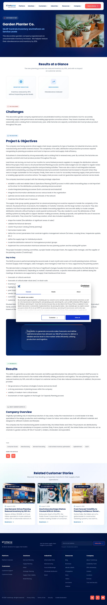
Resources (65, 6)
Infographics (69, 571)
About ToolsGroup (92, 560)
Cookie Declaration (61, 597)
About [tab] (78, 291)
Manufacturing (48, 564)
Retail (45, 575)
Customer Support (7, 570)
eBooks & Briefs (69, 567)
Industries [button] (54, 6)
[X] (98, 598)
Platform (22, 6)
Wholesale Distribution (50, 571)
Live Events (68, 582)
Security (50, 597)
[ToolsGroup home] (11, 6)
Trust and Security (92, 582)
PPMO (24, 567)
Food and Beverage (50, 567)
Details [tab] (53, 291)
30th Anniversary (91, 567)
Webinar (67, 586)
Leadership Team (92, 564)
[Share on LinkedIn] (8, 456)
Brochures (68, 564)
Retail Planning (27, 579)
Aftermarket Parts (49, 560)
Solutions (31, 6)
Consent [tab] (28, 291)
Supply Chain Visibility (29, 575)
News (66, 575)
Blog (66, 560)
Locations (89, 575)
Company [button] (77, 6)
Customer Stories (7, 574)
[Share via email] (13, 456)
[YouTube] (103, 598)
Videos (67, 579)
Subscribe (98, 543)
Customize (52, 317)
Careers (89, 571)
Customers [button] (42, 6)
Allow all (77, 317)
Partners (89, 579)
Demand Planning (28, 560)
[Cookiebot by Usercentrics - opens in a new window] (82, 286)
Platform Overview (7, 560)
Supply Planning (27, 564)
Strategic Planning (28, 571)
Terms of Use (41, 597)
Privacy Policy (31, 597)
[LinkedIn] (92, 598)
